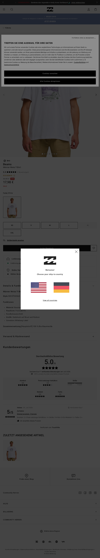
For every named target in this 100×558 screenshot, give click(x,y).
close (76, 251)
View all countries (50, 300)
